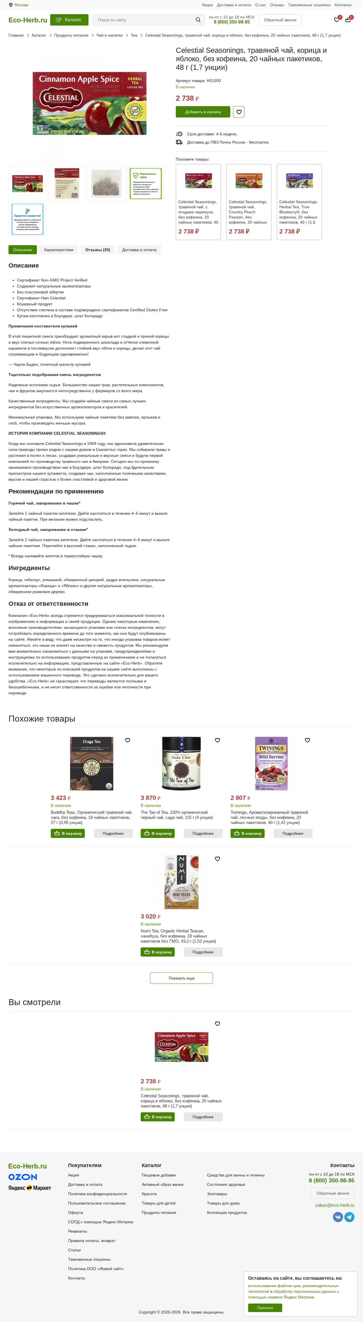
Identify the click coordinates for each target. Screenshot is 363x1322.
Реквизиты (77, 1231)
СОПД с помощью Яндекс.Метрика (100, 1222)
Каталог (73, 19)
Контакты (343, 5)
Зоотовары (217, 1193)
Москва (21, 5)
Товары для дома (223, 1203)
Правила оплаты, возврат (91, 1240)
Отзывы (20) (97, 249)
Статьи (74, 1250)
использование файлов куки (274, 1285)
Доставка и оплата (234, 5)
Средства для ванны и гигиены (236, 1175)
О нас (260, 5)
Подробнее (113, 833)
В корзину (72, 833)
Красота (149, 1193)
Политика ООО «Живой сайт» (96, 1268)
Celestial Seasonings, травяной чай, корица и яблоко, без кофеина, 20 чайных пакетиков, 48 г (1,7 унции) (181, 1100)
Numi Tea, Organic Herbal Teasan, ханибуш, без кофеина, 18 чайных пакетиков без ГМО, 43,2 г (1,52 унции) (178, 935)
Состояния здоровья (226, 1184)
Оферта (75, 1212)
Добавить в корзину (203, 112)
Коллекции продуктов (227, 1212)
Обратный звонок (280, 20)
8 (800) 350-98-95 (232, 22)
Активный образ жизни (162, 1184)
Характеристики (58, 249)
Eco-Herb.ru (28, 20)
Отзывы (277, 5)
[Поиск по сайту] (199, 20)
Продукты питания (159, 1212)
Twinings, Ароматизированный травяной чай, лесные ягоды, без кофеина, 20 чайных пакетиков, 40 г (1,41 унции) (269, 817)
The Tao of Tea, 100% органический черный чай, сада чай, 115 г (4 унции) (177, 815)
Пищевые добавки (159, 1175)
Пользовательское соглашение (97, 1203)
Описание (22, 249)
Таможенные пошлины (309, 5)
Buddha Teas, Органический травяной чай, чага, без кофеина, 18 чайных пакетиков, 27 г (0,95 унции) (91, 817)
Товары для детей (159, 1203)
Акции (207, 5)
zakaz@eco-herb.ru (334, 1205)
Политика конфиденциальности (97, 1193)
